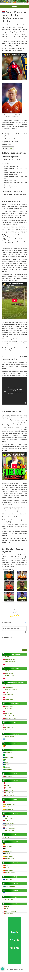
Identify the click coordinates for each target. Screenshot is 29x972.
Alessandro (10, 911)
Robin (10, 830)
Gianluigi (9, 908)
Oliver (8, 846)
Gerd (8, 851)
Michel (9, 792)
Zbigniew (9, 706)
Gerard (9, 708)
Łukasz (9, 675)
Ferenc (9, 899)
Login (25, 622)
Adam (9, 694)
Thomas (9, 853)
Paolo (9, 913)
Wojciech (10, 661)
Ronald (9, 823)
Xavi (9, 809)
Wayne (9, 729)
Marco (10, 828)
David (9, 725)
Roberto (9, 752)
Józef (10, 659)
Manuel (9, 856)
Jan (10, 664)
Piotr (10, 699)
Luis (7, 867)
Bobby (9, 727)
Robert (11, 715)
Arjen (9, 825)
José (9, 870)
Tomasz (9, 673)
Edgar (9, 818)
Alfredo (10, 804)
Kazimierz (9, 711)
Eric (8, 785)
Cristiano (10, 872)
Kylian (9, 790)
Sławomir (9, 697)
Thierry (9, 788)
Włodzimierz (11, 718)
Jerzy (8, 656)
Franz (10, 844)
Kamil (8, 670)
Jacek (10, 692)
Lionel (8, 739)
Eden (8, 745)
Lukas (9, 858)
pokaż (11, 148)
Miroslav (9, 849)
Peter (10, 776)
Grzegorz (11, 689)
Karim (9, 783)
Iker (8, 802)
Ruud (8, 820)
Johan (8, 816)
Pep (9, 806)
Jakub (11, 684)
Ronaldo (9, 757)
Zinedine (9, 795)
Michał (10, 678)
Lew (8, 879)
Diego (9, 736)
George (8, 837)
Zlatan (10, 886)
